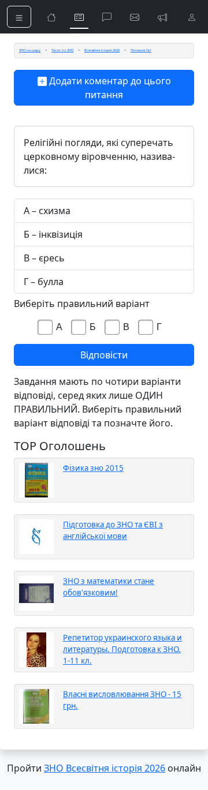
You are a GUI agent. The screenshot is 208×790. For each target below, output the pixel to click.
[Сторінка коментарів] (107, 17)
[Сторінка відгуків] (134, 17)
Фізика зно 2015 (93, 468)
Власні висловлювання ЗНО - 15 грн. (122, 700)
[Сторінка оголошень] (162, 17)
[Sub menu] (19, 17)
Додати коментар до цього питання (109, 87)
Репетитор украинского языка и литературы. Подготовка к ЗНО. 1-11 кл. (122, 649)
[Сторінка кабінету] (192, 17)
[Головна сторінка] (51, 17)
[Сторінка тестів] (79, 17)
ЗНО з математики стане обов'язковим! (108, 587)
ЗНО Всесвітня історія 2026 (104, 768)
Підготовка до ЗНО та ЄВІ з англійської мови (113, 530)
